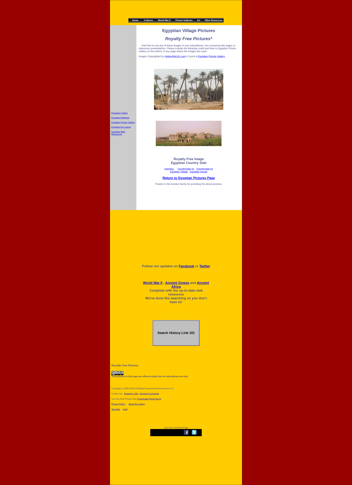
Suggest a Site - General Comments (141, 394)
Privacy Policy (118, 404)
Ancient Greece (177, 283)
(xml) (125, 409)
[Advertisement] (175, 11)
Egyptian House (198, 171)
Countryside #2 (204, 169)
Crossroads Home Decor (149, 399)
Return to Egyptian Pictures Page (189, 178)
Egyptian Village (179, 171)
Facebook (186, 266)
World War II (152, 283)
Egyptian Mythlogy (120, 118)
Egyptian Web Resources (118, 133)
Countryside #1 (186, 169)
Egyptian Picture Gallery (123, 122)
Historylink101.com (175, 56)
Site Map (115, 409)
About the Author (137, 404)
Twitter (204, 266)
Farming (169, 169)
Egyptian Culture (119, 113)
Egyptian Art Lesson (121, 127)
